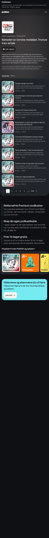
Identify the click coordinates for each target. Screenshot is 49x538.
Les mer (17, 7)
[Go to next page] (36, 191)
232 (32, 191)
